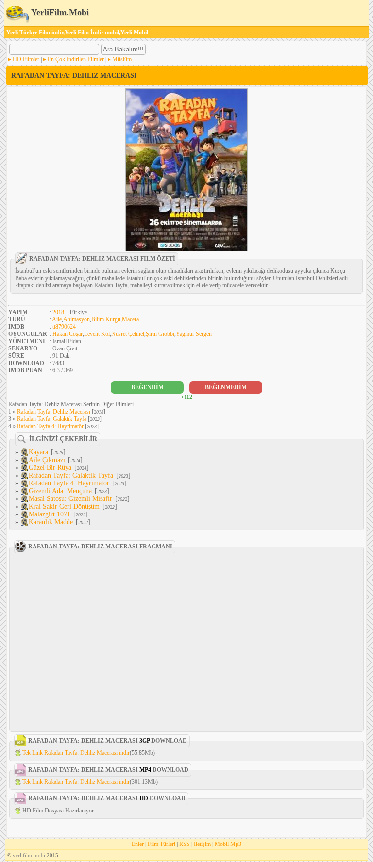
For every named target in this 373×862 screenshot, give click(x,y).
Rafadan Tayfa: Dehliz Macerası (53, 411)
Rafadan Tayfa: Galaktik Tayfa (51, 418)
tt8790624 (64, 326)
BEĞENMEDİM (226, 387)
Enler (138, 844)
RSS (184, 844)
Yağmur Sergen (194, 334)
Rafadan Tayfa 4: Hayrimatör (50, 426)
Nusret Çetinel (127, 334)
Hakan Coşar (67, 334)
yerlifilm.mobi (29, 855)
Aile (57, 319)
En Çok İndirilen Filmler (76, 59)
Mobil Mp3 (228, 844)
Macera (130, 319)
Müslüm (122, 59)
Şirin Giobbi (160, 334)
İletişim (202, 844)
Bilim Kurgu (105, 319)
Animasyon (76, 319)
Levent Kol (97, 334)
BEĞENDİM (147, 387)
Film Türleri (161, 844)
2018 (58, 312)
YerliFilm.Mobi (59, 12)
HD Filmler (26, 59)
